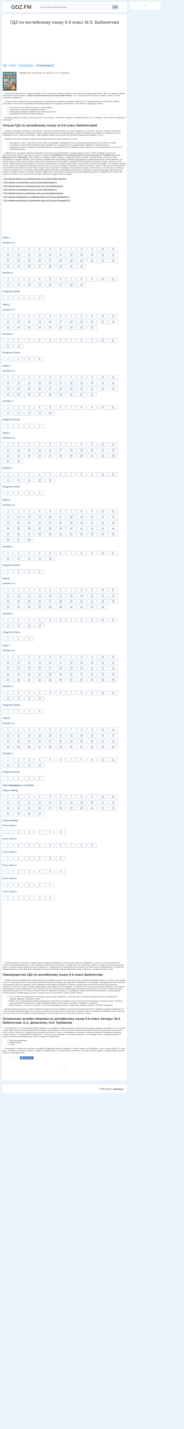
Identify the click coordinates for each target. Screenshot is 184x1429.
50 (60, 534)
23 (8, 260)
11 (113, 249)
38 (50, 266)
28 (60, 260)
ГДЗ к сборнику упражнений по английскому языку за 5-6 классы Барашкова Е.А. (36, 197)
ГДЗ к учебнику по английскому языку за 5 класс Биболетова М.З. (30, 182)
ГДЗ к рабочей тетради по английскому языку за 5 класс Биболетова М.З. (33, 186)
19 (81, 254)
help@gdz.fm (118, 1089)
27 (50, 260)
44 (113, 528)
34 (8, 266)
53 (92, 534)
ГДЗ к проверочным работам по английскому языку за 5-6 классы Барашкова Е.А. (36, 200)
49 (50, 534)
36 (29, 266)
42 (92, 394)
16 (50, 254)
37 (39, 266)
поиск (115, 7)
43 (102, 528)
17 (60, 254)
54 (102, 534)
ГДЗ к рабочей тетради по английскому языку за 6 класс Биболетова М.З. (33, 193)
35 (18, 266)
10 (102, 249)
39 (60, 266)
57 (18, 540)
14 (29, 254)
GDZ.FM (21, 7)
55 (113, 534)
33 (113, 260)
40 (71, 266)
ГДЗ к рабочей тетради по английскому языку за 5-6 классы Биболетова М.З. (34, 179)
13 (18, 254)
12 (8, 254)
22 (113, 254)
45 (8, 534)
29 (71, 260)
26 (39, 260)
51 (71, 534)
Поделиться (28, 1058)
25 (29, 260)
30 (81, 260)
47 (29, 534)
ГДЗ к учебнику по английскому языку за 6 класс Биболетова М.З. (30, 189)
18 (71, 254)
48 (39, 534)
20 (92, 254)
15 (39, 254)
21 (102, 254)
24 (18, 260)
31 (92, 260)
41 (81, 266)
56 (8, 540)
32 (102, 260)
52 (81, 534)
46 (18, 534)
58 (29, 540)
